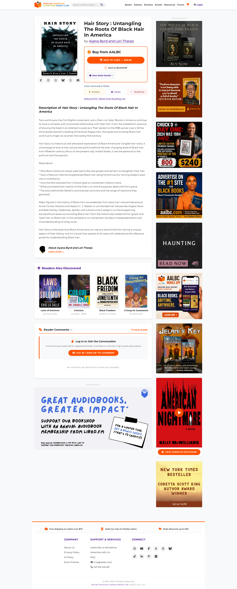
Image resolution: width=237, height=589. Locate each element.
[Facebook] (149, 548)
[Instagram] (134, 548)
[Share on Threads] (56, 80)
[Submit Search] (101, 4)
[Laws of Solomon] (50, 292)
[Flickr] (156, 556)
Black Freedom (107, 310)
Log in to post (140, 330)
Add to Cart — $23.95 (117, 60)
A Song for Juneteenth (136, 310)
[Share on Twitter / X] (70, 80)
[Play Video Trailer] (179, 412)
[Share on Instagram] (48, 80)
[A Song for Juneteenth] (136, 292)
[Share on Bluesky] (63, 80)
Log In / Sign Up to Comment (95, 353)
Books (128, 4)
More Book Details (101, 75)
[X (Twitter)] (156, 548)
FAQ (92, 557)
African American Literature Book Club (109, 584)
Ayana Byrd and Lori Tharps (111, 41)
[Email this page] (78, 80)
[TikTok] (134, 556)
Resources (169, 4)
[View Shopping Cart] (188, 4)
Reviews (148, 4)
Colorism (79, 310)
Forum (180, 4)
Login (200, 4)
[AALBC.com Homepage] (51, 4)
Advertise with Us (100, 552)
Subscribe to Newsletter (103, 547)
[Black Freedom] (107, 292)
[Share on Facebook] (41, 80)
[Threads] (163, 548)
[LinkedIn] (141, 556)
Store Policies (71, 562)
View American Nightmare (181, 452)
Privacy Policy (71, 552)
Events (158, 4)
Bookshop (139, 92)
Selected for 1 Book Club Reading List (104, 99)
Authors (138, 4)
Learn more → (56, 251)
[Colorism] (79, 292)
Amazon (96, 92)
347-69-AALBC (101, 567)
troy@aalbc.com (102, 562)
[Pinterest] (149, 556)
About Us (69, 547)
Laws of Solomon (50, 310)
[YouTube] (141, 548)
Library (117, 92)
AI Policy (69, 557)
